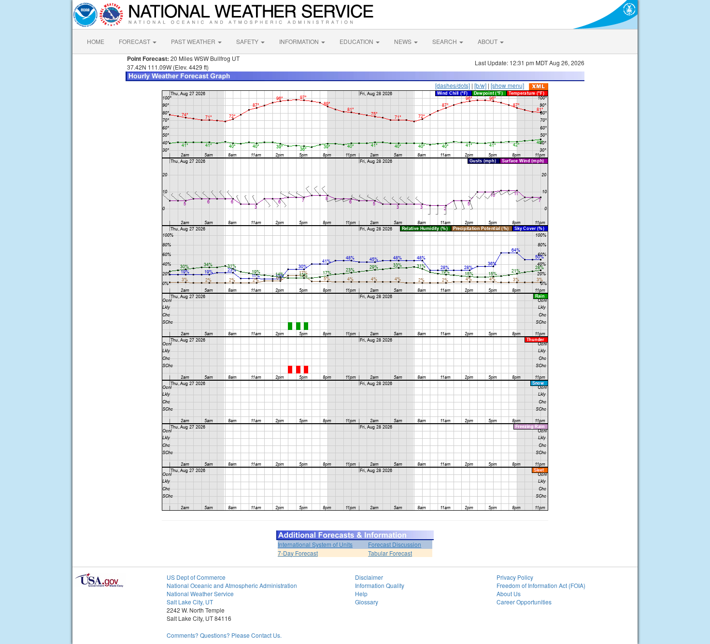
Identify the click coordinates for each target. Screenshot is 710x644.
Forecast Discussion (394, 544)
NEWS (403, 41)
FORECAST (135, 41)
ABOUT (488, 41)
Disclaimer (369, 577)
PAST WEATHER (194, 41)
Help (361, 593)
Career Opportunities (524, 602)
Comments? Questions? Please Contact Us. (224, 635)
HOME (95, 41)
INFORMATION (299, 41)
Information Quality (379, 585)
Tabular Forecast (390, 553)
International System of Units (315, 544)
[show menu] (507, 85)
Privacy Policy (515, 577)
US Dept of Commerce (196, 577)
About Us (509, 593)
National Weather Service (200, 593)
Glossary (366, 602)
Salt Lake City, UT (190, 602)
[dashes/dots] (452, 85)
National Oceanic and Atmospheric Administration (232, 585)
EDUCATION (357, 41)
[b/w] (480, 85)
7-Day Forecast (298, 553)
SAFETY (248, 41)
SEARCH (445, 41)
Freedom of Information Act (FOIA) (541, 585)
